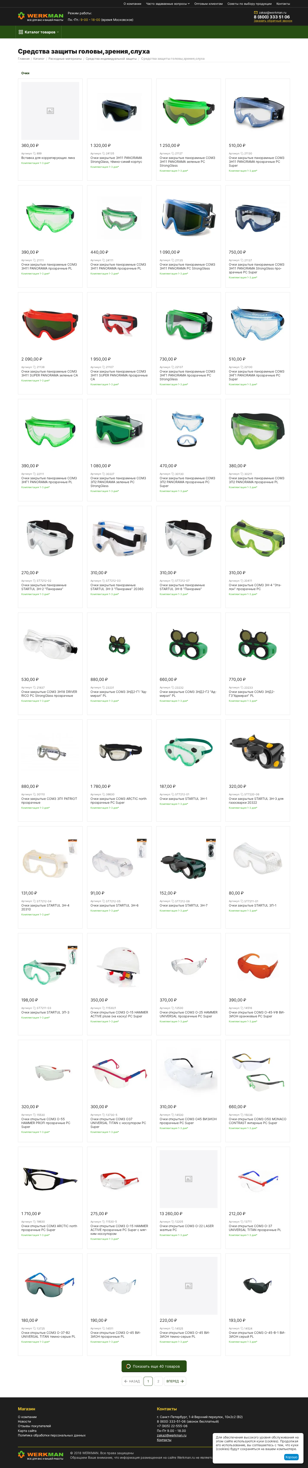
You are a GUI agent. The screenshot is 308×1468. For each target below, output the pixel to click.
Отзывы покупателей (34, 1426)
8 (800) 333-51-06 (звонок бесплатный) (188, 1421)
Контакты (283, 3)
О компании (132, 3)
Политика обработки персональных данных (52, 1435)
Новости (24, 1421)
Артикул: (26, 153)
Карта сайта (27, 1431)
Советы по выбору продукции (249, 3)
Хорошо (291, 1457)
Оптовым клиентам (208, 3)
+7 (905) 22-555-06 (172, 1426)
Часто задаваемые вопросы (166, 3)
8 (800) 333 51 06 (272, 17)
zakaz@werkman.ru (272, 12)
